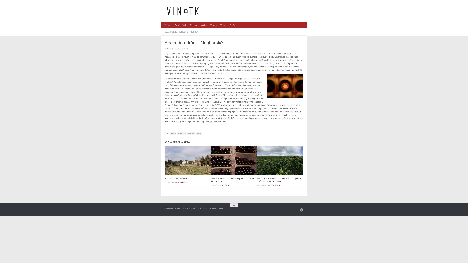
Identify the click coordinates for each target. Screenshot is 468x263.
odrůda (199, 133)
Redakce (225, 185)
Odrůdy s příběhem (189, 32)
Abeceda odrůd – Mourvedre (177, 179)
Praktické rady (181, 25)
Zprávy (167, 25)
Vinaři (203, 25)
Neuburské (191, 133)
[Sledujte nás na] (301, 210)
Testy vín (193, 25)
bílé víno (173, 133)
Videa (222, 25)
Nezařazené (171, 32)
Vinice (212, 25)
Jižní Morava (182, 133)
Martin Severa (173, 49)
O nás (232, 25)
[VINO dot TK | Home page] (183, 11)
